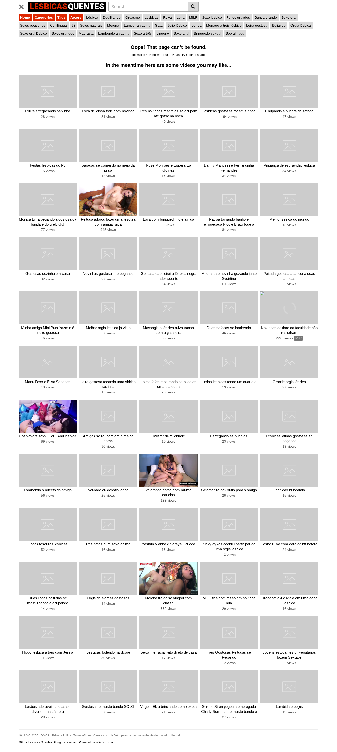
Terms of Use (82, 735)
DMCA (45, 735)
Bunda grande (266, 17)
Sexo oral (288, 17)
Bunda (196, 25)
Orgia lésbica (300, 25)
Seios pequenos (32, 25)
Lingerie (162, 33)
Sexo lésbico (212, 17)
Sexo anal (181, 33)
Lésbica (92, 17)
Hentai (175, 735)
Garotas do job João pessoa (112, 735)
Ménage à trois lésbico (224, 25)
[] (193, 7)
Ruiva (167, 17)
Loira (181, 17)
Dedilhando (112, 17)
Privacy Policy (61, 735)
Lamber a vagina (137, 25)
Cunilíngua (58, 25)
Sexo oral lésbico (33, 33)
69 (73, 25)
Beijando (279, 25)
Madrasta (86, 33)
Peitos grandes (238, 17)
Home (25, 17)
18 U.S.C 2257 (28, 735)
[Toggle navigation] (23, 6)
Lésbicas (151, 17)
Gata (159, 25)
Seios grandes (63, 33)
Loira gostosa (256, 25)
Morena (113, 25)
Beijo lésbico (177, 25)
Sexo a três (143, 33)
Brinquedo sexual (207, 33)
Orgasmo (132, 17)
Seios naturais (91, 25)
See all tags (235, 33)
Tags (61, 17)
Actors (75, 17)
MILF (193, 17)
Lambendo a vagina (113, 33)
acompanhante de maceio (150, 735)
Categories (44, 17)
